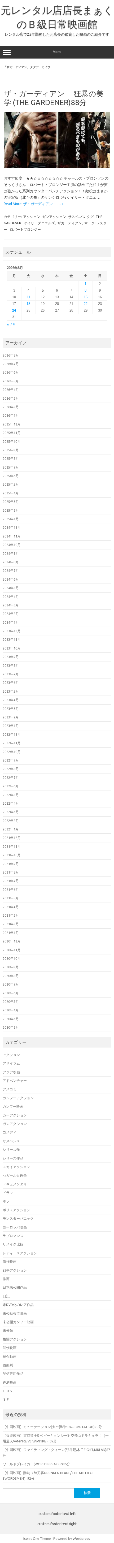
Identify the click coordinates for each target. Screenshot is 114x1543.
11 (28, 297)
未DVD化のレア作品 (18, 1304)
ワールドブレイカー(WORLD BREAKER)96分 (36, 1464)
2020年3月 (11, 1019)
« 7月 (11, 324)
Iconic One (31, 1538)
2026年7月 (11, 364)
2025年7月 (11, 467)
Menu (57, 52)
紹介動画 (9, 1356)
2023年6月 (11, 682)
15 (85, 297)
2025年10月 (12, 441)
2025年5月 (11, 484)
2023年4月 (11, 700)
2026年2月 (11, 407)
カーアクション (15, 1115)
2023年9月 (11, 657)
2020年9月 (11, 967)
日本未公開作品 (15, 1287)
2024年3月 (11, 605)
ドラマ (8, 1192)
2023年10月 (12, 648)
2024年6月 (11, 579)
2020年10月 (12, 958)
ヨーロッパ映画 (15, 1227)
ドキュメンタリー (16, 1184)
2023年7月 (11, 674)
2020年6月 (11, 993)
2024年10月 (12, 545)
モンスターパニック (18, 1218)
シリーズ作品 (13, 1158)
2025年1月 (11, 519)
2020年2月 (11, 1027)
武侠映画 (9, 1348)
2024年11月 (12, 536)
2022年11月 (12, 743)
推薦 (6, 1279)
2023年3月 (11, 708)
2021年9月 (11, 864)
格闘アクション (15, 1339)
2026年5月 (11, 381)
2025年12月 (12, 424)
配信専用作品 (13, 1373)
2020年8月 (11, 976)
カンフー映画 (13, 1106)
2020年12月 (12, 941)
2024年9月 (11, 553)
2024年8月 (11, 562)
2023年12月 (12, 631)
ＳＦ (6, 1399)
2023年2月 (11, 717)
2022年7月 (11, 777)
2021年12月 (12, 837)
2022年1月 (11, 829)
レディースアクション (20, 1253)
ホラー (8, 1201)
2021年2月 (11, 924)
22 (85, 304)
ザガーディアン (70, 223)
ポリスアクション (16, 1210)
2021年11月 (12, 846)
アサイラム (11, 1063)
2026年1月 (11, 415)
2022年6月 (11, 786)
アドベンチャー (15, 1080)
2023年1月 (11, 725)
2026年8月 (11, 355)
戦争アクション (15, 1270)
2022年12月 (12, 734)
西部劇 (8, 1365)
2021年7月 (11, 881)
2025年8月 (11, 458)
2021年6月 (11, 889)
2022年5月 (11, 795)
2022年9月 (11, 760)
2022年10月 (12, 752)
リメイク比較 (13, 1244)
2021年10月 (12, 855)
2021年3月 (11, 915)
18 (28, 304)
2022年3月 (11, 812)
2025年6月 (11, 476)
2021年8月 (11, 872)
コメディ (9, 1132)
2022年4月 (11, 803)
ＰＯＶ (8, 1391)
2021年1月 (11, 932)
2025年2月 (11, 510)
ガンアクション (54, 216)
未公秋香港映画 (15, 1313)
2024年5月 (11, 588)
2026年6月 (11, 372)
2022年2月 (11, 820)
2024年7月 (11, 570)
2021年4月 (11, 907)
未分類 (8, 1330)
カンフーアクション (18, 1098)
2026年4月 (11, 389)
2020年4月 (11, 1010)
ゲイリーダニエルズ (39, 223)
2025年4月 (11, 493)
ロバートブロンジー (25, 229)
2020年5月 (11, 1001)
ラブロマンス (13, 1236)
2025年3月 (11, 501)
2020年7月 (11, 984)
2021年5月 (11, 898)
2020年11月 (12, 950)
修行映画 (9, 1261)
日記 (6, 1296)
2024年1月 (11, 622)
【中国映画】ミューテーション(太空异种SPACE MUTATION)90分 (52, 1427)
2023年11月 (12, 639)
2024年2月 (11, 613)
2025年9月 (11, 450)
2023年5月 (11, 691)
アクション (31, 216)
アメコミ (9, 1089)
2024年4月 (11, 596)
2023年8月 (11, 665)
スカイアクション (16, 1167)
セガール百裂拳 (15, 1175)
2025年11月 (12, 433)
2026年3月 (11, 398)
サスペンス (76, 216)
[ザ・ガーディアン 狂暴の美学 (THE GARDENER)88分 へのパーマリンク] (57, 167)
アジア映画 (11, 1072)
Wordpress (81, 1538)
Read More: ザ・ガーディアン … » (34, 204)
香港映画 (9, 1382)
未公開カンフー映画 (18, 1322)
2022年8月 (11, 769)
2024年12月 (12, 527)
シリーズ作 (11, 1149)
